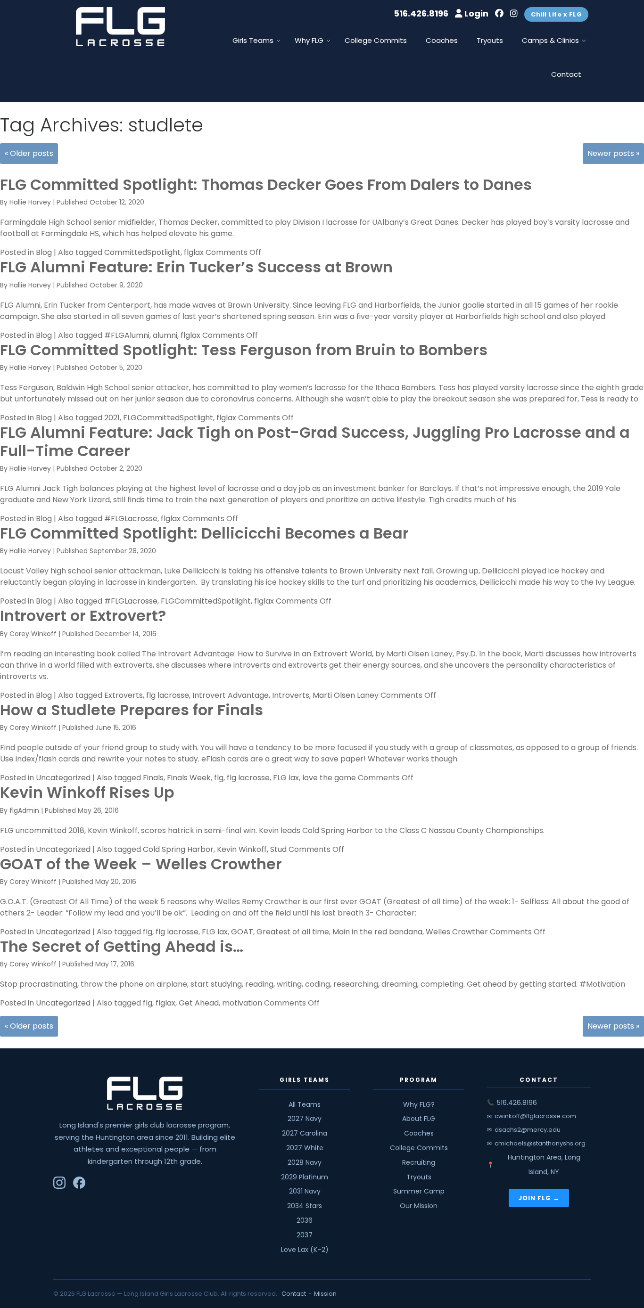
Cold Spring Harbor (178, 849)
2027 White (304, 1148)
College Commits (419, 1148)
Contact (293, 1293)
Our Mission (419, 1205)
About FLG (418, 1118)
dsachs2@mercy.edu (528, 1129)
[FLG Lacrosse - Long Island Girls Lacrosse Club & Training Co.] (120, 30)
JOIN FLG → (539, 1198)
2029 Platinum (304, 1177)
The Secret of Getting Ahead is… (121, 946)
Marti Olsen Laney (346, 695)
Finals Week (189, 777)
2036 (305, 1220)
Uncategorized (63, 777)
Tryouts (418, 1177)
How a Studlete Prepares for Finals (131, 709)
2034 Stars (304, 1205)
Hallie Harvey (30, 202)
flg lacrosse (167, 695)
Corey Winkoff (33, 633)
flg (218, 777)
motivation (242, 1002)
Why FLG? (419, 1104)
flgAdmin (24, 810)
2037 (305, 1235)
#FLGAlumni (126, 335)
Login (475, 13)
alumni (165, 335)
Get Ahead (199, 1002)
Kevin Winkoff (242, 849)
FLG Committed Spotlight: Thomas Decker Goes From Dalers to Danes (266, 184)
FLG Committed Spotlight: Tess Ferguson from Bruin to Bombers (243, 349)
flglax (194, 252)
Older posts (29, 153)
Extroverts (123, 695)
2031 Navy (305, 1191)
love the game (329, 777)
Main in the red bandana (377, 931)
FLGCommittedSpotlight (168, 417)
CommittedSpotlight (142, 252)
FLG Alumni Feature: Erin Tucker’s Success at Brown (196, 267)
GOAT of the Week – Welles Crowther (141, 864)
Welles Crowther (457, 931)
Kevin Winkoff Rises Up (87, 792)
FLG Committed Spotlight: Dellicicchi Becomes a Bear (204, 533)
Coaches (419, 1133)
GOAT (242, 931)
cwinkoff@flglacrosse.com (535, 1116)
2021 (112, 417)
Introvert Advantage (230, 695)
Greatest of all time (292, 931)
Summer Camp (419, 1191)
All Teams (305, 1104)
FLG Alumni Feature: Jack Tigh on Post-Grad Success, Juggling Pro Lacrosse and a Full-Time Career (315, 441)
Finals (153, 777)
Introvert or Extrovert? (83, 615)
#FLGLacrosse (130, 518)
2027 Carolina (304, 1133)
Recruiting (418, 1162)
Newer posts (613, 153)
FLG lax (286, 777)
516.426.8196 (421, 13)
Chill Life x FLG (556, 14)
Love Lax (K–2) (305, 1249)
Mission (325, 1293)
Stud (278, 849)
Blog (44, 252)
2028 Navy (305, 1162)
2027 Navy (305, 1118)
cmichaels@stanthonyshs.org (540, 1143)
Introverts (290, 695)
